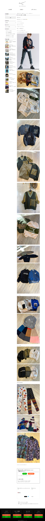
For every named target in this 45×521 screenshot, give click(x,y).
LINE (25, 473)
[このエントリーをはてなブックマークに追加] (28, 496)
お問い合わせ (33, 9)
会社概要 (10, 9)
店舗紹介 (21, 9)
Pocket (32, 496)
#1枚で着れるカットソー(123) (10, 35)
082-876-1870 (31, 473)
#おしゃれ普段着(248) (8, 32)
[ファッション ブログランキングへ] (19, 492)
